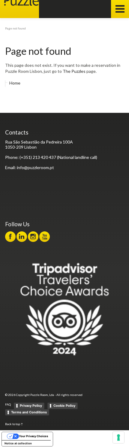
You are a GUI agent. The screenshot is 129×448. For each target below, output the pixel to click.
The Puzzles (74, 71)
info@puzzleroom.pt (35, 167)
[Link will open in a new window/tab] (10, 236)
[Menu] (120, 9)
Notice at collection (18, 443)
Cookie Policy (64, 405)
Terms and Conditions (29, 412)
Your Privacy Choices (33, 436)
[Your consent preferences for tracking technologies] (118, 437)
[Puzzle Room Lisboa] (19, 9)
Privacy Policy (31, 405)
